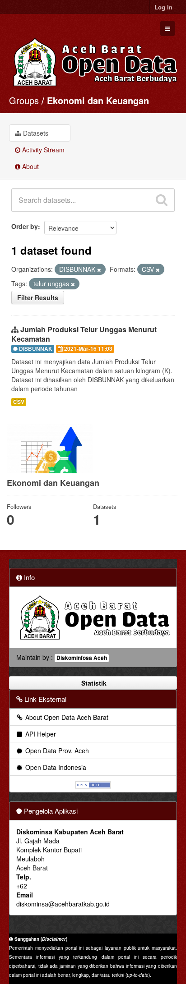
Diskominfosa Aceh (81, 658)
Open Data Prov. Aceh (56, 750)
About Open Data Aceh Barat (65, 717)
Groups (24, 100)
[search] (161, 200)
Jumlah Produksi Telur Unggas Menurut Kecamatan (84, 334)
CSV (18, 402)
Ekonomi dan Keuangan (98, 100)
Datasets (34, 132)
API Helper (39, 733)
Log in (163, 7)
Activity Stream (42, 149)
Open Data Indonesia (54, 767)
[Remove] (99, 269)
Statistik (93, 682)
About (29, 166)
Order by (24, 226)
